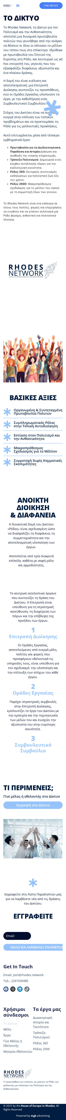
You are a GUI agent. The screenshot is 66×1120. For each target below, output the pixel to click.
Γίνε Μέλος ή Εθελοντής (12, 1043)
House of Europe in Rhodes (38, 1105)
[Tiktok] (26, 989)
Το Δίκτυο (10, 1023)
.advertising (40, 1115)
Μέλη (7, 1029)
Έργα (6, 1035)
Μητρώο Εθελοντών (17, 1051)
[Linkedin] (19, 989)
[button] (17, 5)
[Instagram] (12, 989)
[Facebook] (5, 989)
